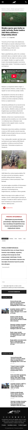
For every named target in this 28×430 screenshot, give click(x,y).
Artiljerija (11, 238)
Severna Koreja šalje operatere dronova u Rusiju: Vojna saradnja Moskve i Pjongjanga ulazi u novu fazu (17, 303)
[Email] (13, 234)
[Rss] (9, 417)
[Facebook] (3, 234)
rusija (24, 238)
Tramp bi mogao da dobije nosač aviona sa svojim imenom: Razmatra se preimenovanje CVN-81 (17, 368)
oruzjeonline (12, 37)
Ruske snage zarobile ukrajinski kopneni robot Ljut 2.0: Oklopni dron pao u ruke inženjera (18, 334)
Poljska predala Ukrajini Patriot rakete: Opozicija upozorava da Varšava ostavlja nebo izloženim (18, 319)
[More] (21, 234)
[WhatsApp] (10, 234)
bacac (16, 238)
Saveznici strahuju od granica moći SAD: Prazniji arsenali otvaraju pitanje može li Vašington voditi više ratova (18, 326)
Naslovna (4, 8)
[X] (6, 234)
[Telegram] (17, 234)
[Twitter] (4, 417)
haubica (20, 238)
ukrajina (4, 240)
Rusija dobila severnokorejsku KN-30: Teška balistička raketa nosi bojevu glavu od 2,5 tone (18, 342)
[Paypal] (24, 417)
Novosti (8, 8)
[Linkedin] (7, 417)
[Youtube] (18, 417)
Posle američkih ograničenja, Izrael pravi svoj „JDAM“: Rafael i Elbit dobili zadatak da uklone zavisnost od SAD (18, 377)
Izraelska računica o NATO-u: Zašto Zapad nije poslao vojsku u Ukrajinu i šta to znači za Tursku (18, 311)
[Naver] (12, 417)
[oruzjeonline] (14, 2)
